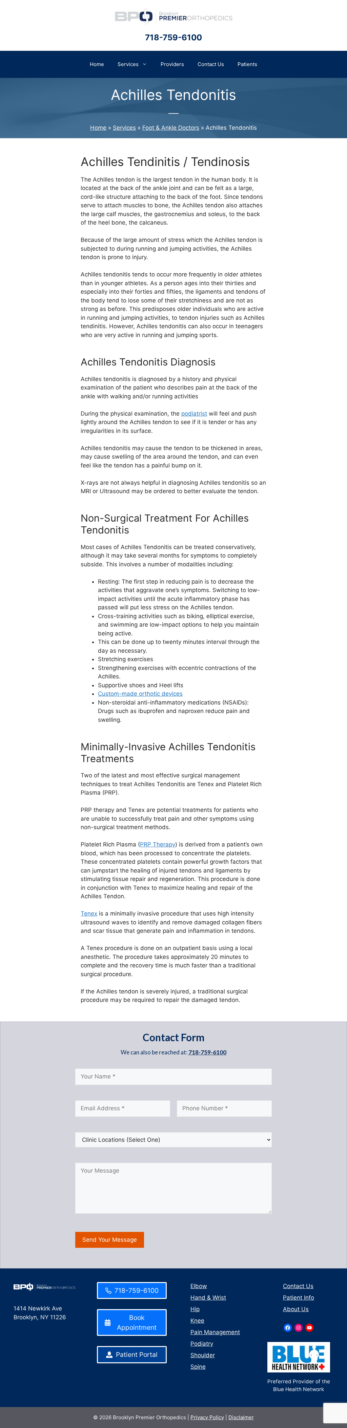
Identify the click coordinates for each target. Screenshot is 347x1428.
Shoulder (202, 1355)
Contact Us (211, 64)
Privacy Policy (207, 1417)
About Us (296, 1309)
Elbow (198, 1286)
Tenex (89, 913)
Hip (195, 1309)
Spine (198, 1366)
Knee (197, 1320)
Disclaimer (241, 1417)
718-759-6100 (173, 37)
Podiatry (201, 1343)
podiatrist (194, 413)
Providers (172, 64)
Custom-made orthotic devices (140, 693)
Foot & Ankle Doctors (170, 127)
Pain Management (215, 1332)
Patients (247, 64)
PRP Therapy (157, 844)
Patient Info (298, 1297)
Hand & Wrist (208, 1297)
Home (97, 64)
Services (128, 64)
